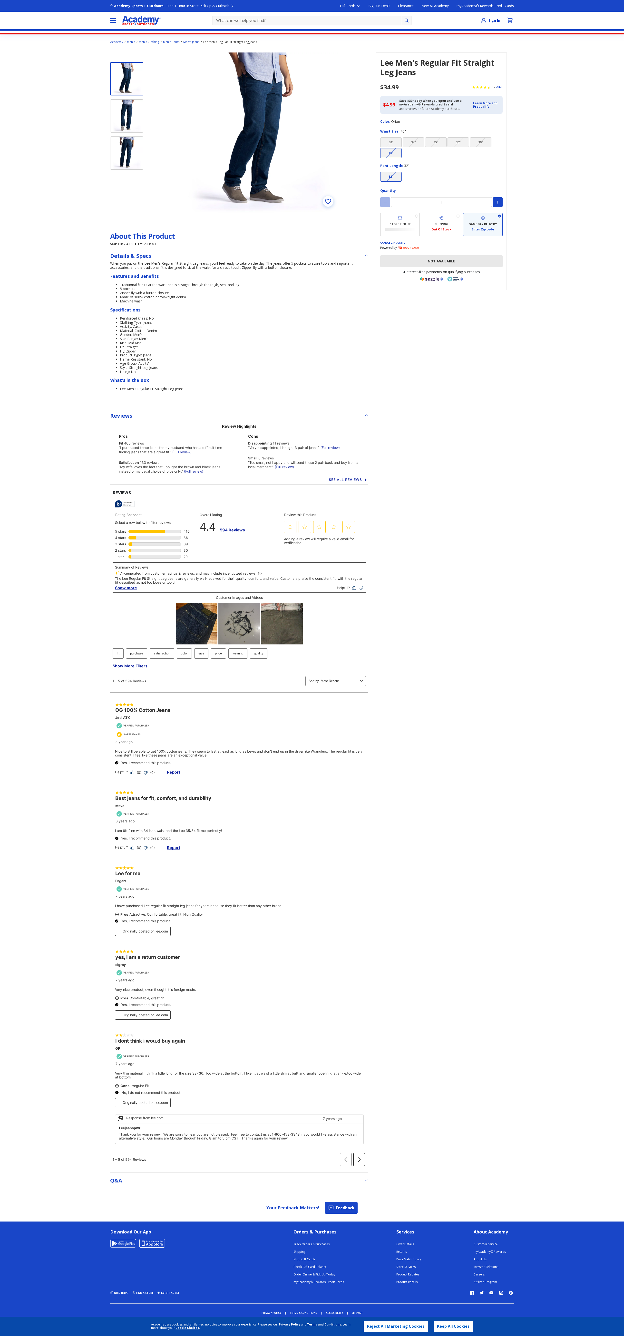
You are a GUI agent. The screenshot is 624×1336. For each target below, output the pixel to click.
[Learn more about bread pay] (455, 279)
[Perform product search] (406, 20)
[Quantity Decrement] (385, 202)
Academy (116, 42)
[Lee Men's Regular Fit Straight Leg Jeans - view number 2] (126, 116)
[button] (486, 105)
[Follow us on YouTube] (491, 1293)
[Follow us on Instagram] (501, 1293)
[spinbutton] (441, 202)
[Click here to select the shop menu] (113, 20)
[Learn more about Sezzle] (431, 279)
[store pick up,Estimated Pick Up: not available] (399, 224)
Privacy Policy (289, 1324)
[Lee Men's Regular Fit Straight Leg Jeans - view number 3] (126, 153)
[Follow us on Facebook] (472, 1293)
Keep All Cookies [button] (453, 1326)
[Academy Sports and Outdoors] (141, 20)
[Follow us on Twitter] (482, 1293)
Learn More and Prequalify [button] (485, 105)
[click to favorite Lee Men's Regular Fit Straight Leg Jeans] (328, 201)
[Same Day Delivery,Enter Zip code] (482, 224)
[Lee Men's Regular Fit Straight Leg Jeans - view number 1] (126, 78)
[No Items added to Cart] (510, 20)
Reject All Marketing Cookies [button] (395, 1326)
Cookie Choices (187, 1328)
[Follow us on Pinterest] (511, 1293)
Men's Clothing (149, 42)
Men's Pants (171, 42)
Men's (131, 42)
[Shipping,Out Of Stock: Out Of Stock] (441, 224)
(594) (499, 87)
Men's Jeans (191, 42)
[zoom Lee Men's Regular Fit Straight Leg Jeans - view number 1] (259, 132)
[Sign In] (484, 20)
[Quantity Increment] (498, 202)
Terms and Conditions (324, 1324)
